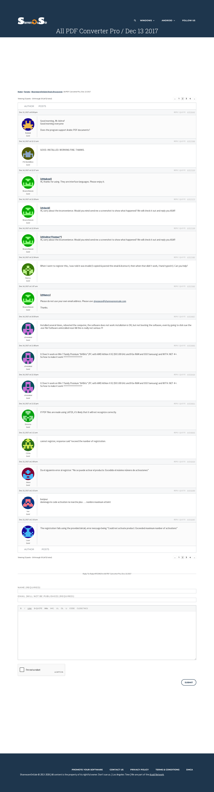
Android (167, 20)
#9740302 (191, 432)
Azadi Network (157, 774)
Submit (189, 682)
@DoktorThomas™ (51, 236)
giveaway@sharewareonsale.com (110, 301)
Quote (182, 112)
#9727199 (191, 228)
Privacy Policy (139, 769)
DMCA (189, 769)
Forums (27, 91)
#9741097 (191, 519)
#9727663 (191, 286)
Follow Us (188, 20)
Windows (146, 20)
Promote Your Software (87, 769)
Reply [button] (176, 112)
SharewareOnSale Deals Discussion (47, 91)
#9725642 (191, 112)
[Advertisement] (107, 7)
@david (45, 207)
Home (20, 91)
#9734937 (191, 316)
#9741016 (191, 461)
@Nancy (45, 294)
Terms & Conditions (167, 769)
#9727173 (191, 199)
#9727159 (191, 170)
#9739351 (191, 403)
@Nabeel (46, 178)
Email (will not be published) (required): (46, 596)
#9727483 (191, 257)
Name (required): (29, 587)
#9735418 (191, 374)
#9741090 (191, 490)
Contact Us (116, 769)
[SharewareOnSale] (33, 20)
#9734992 (191, 345)
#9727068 (191, 141)
